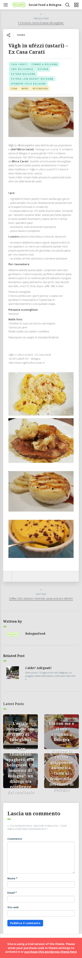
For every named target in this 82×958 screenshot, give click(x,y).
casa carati (19, 64)
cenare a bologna (44, 64)
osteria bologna (23, 74)
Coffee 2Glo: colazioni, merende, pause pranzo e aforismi (41, 598)
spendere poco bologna (28, 83)
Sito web (13, 907)
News (25, 88)
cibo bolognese (22, 69)
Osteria (42, 69)
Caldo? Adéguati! (38, 668)
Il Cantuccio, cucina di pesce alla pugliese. (41, 23)
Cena (14, 88)
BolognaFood (35, 633)
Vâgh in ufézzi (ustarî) (20, 145)
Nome (12, 878)
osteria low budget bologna (32, 78)
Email (12, 893)
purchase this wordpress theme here (50, 952)
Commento (14, 839)
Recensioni (40, 88)
